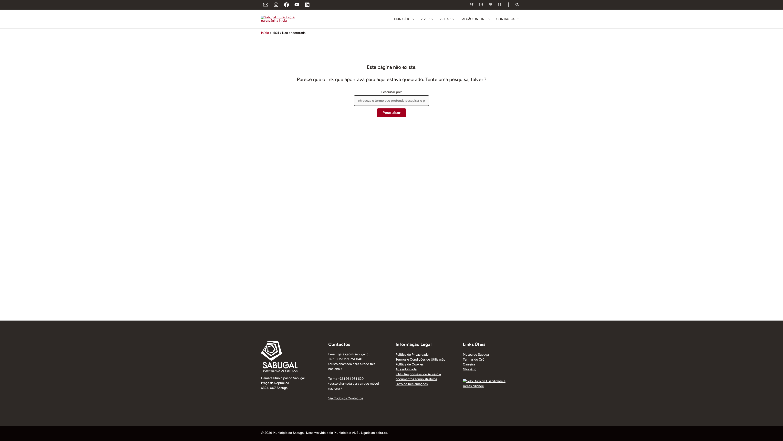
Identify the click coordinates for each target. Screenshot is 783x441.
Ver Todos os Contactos (345, 398)
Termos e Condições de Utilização (420, 359)
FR (490, 4)
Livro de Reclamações (412, 384)
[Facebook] (286, 4)
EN (481, 4)
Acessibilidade (406, 369)
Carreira (469, 364)
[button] (517, 4)
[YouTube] (297, 4)
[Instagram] (276, 4)
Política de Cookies (410, 364)
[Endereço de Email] (265, 4)
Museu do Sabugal (476, 354)
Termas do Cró (473, 359)
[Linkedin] (307, 4)
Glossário (469, 369)
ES (499, 4)
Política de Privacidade (412, 354)
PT (471, 4)
